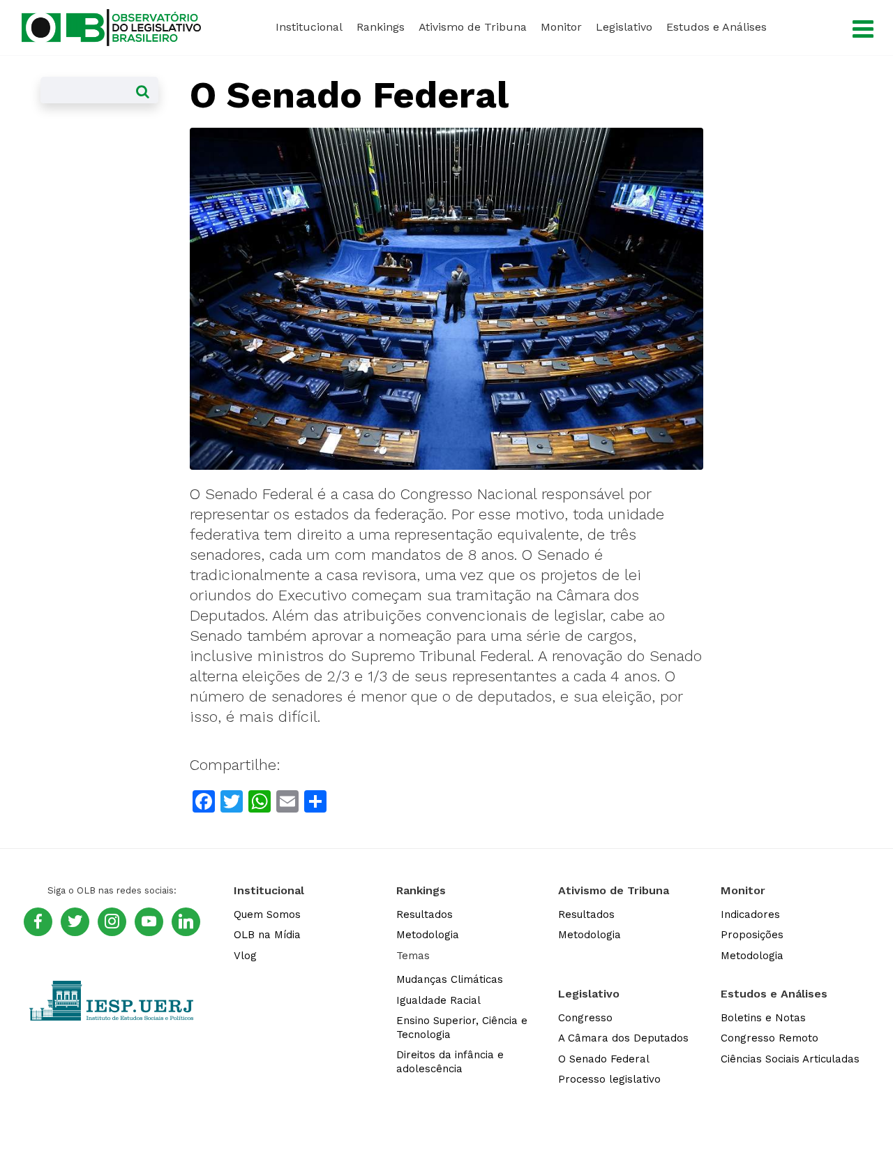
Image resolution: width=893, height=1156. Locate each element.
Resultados (424, 914)
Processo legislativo (609, 1079)
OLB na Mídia (267, 934)
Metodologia (427, 934)
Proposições (752, 934)
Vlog (245, 955)
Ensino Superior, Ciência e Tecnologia (461, 1027)
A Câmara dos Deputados (623, 1038)
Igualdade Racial (438, 1000)
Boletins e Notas (763, 1018)
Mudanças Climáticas (449, 979)
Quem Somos (267, 914)
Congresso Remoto (769, 1038)
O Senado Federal (604, 1059)
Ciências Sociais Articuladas (790, 1059)
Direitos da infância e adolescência (450, 1061)
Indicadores (750, 914)
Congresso (585, 1018)
